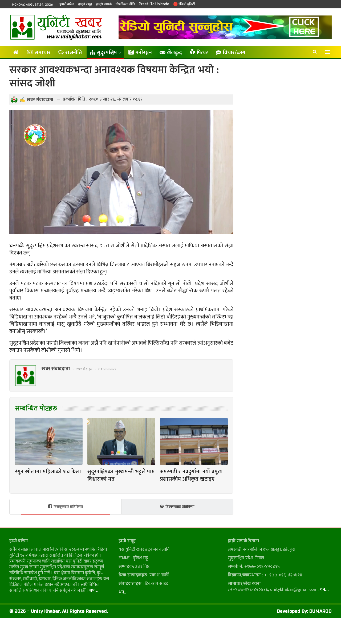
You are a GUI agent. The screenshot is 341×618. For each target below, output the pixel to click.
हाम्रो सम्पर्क (104, 4)
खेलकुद (174, 52)
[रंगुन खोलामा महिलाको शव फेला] (49, 441)
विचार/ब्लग (234, 52)
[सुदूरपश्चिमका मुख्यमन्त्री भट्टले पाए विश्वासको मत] (121, 441)
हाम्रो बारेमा (66, 4)
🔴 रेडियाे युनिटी (184, 4)
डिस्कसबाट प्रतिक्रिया (179, 507)
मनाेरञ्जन (143, 52)
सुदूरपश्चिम (107, 52)
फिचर (202, 52)
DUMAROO (320, 611)
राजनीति (73, 52)
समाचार (43, 52)
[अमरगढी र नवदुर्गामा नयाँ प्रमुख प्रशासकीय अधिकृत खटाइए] (194, 441)
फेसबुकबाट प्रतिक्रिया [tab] (68, 507)
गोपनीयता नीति (125, 4)
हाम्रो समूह (85, 4)
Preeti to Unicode (154, 4)
